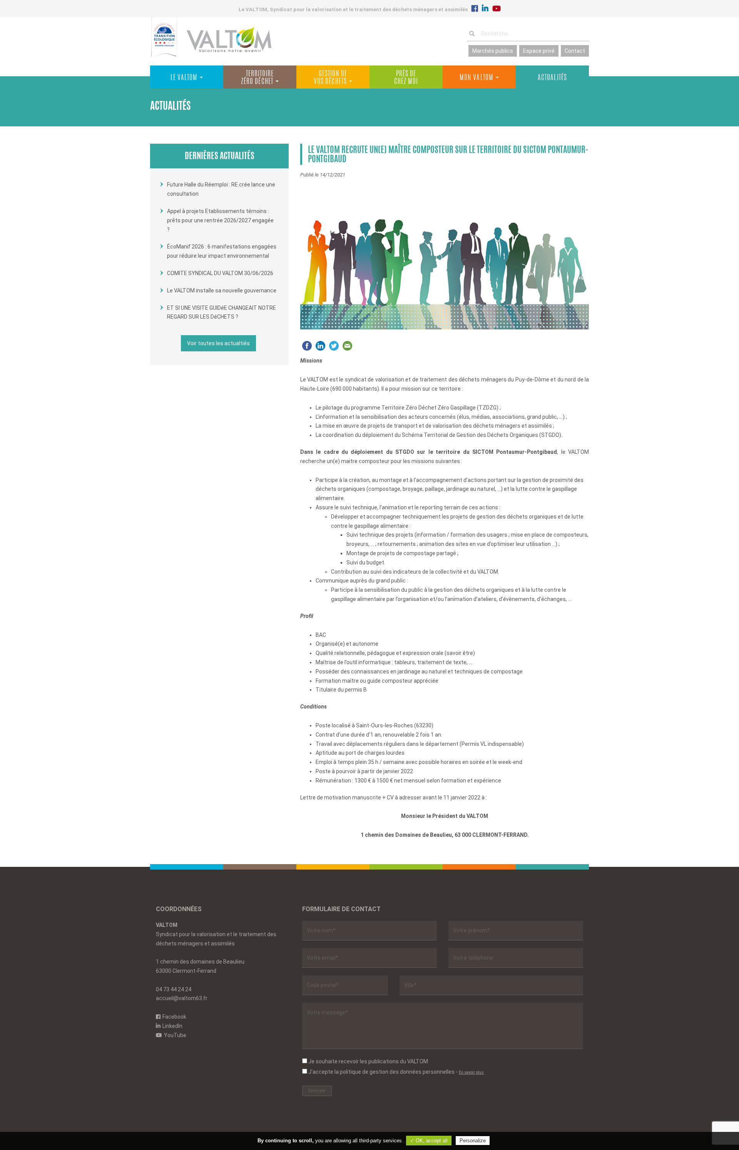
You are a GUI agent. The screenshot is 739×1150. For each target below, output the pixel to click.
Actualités (552, 78)
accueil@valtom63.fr (181, 998)
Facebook (174, 1017)
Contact (575, 51)
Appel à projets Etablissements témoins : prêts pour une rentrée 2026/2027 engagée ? (220, 220)
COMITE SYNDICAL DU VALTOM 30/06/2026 (220, 273)
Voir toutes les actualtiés (218, 343)
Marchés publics (492, 51)
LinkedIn (172, 1026)
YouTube (175, 1035)
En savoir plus (471, 1072)
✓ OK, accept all (429, 1140)
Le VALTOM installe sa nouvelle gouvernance (221, 290)
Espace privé (539, 51)
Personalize (473, 1140)
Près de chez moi (406, 78)
